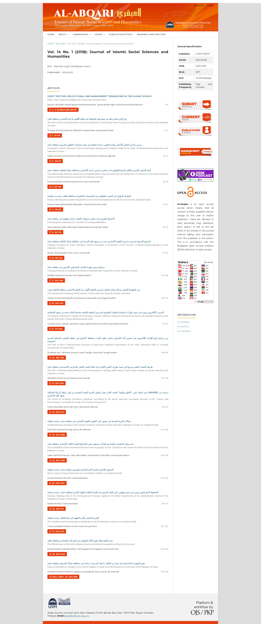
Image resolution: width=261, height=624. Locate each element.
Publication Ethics (120, 34)
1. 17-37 (56, 135)
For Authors (183, 326)
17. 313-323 (58, 531)
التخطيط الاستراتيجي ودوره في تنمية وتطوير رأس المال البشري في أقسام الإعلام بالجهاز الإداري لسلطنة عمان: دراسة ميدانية (107, 495)
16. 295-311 (58, 508)
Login (210, 5)
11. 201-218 (58, 383)
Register (199, 5)
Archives (61, 43)
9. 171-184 (57, 329)
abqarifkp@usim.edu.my (76, 615)
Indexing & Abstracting (151, 34)
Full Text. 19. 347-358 (64, 577)
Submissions (81, 34)
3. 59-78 (56, 187)
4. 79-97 (56, 209)
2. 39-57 (56, 161)
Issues (99, 34)
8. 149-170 (57, 303)
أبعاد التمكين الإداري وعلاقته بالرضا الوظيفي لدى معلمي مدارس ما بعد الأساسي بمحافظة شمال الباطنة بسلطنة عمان (107, 173)
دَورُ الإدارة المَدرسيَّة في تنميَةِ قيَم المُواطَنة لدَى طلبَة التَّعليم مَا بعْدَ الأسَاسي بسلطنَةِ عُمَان (107, 122)
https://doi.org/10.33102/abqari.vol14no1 (72, 66)
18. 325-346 (58, 554)
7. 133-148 (57, 280)
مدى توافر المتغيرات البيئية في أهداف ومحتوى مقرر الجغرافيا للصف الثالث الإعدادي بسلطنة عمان (107, 447)
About (62, 34)
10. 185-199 (58, 357)
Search (207, 34)
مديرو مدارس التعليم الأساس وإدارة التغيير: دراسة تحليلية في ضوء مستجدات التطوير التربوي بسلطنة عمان (107, 148)
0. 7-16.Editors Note (64, 110)
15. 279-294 (58, 483)
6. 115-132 (57, 258)
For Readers (183, 322)
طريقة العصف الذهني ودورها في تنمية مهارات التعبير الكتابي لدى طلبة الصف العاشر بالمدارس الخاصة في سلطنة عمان (107, 370)
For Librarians (183, 331)
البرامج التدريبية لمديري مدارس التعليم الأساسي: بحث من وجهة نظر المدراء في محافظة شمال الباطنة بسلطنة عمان (107, 244)
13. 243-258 (58, 434)
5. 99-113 (56, 232)
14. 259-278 (58, 460)
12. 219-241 (58, 412)
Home (50, 34)
